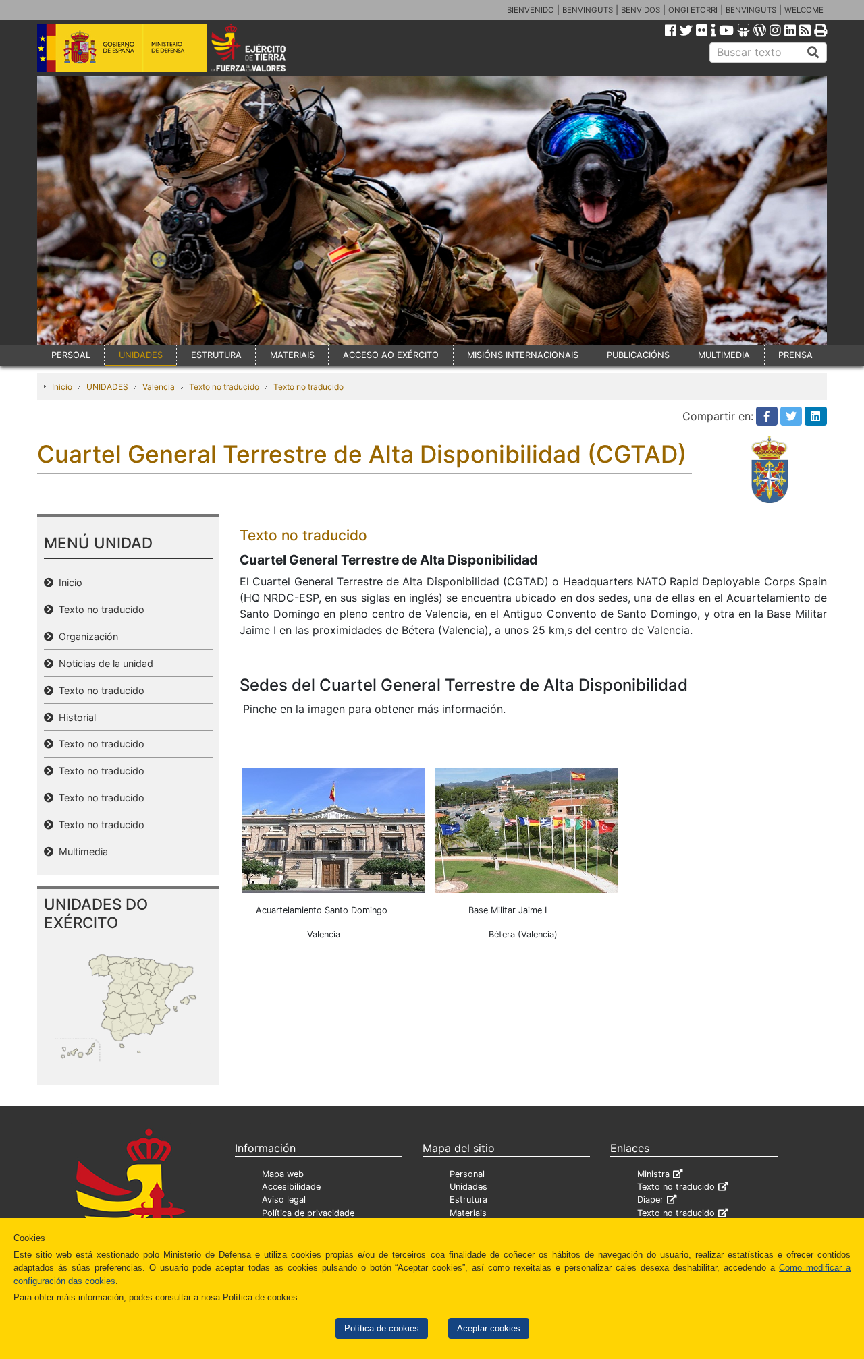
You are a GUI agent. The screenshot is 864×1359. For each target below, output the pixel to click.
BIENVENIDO (530, 10)
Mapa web (283, 1174)
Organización (85, 636)
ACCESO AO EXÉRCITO (391, 355)
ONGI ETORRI (693, 10)
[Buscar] (813, 52)
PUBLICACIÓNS (638, 355)
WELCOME (804, 10)
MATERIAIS (292, 355)
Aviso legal (284, 1199)
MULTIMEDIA (724, 355)
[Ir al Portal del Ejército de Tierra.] (264, 46)
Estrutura (468, 1199)
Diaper (650, 1199)
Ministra (653, 1174)
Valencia (158, 387)
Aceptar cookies (488, 1328)
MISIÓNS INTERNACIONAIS (522, 355)
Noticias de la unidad (103, 663)
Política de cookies (381, 1328)
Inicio (62, 387)
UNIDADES (141, 355)
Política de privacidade (308, 1213)
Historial (74, 717)
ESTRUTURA (216, 355)
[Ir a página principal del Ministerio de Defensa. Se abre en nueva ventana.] (122, 46)
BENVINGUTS (587, 10)
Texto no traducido (224, 387)
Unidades (468, 1187)
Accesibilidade (291, 1187)
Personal (467, 1174)
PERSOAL (70, 355)
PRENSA (795, 355)
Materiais (468, 1213)
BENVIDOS (640, 10)
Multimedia (80, 851)
